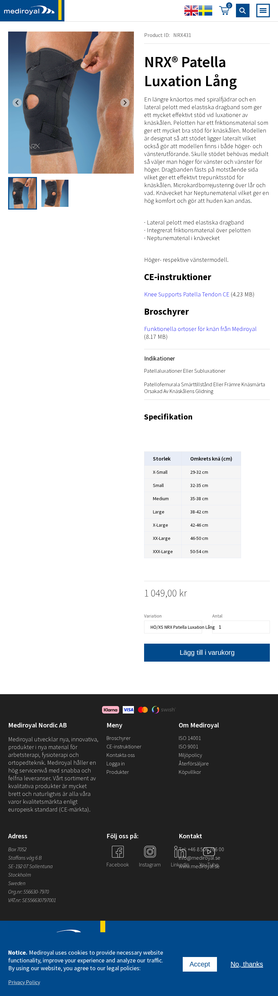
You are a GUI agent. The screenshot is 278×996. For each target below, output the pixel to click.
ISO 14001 (190, 738)
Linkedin (180, 864)
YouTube (209, 864)
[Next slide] (125, 102)
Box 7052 (17, 849)
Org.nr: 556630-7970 (28, 891)
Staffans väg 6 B (25, 857)
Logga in (115, 763)
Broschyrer (118, 738)
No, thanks (247, 964)
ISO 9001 (188, 746)
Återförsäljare (194, 763)
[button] (22, 193)
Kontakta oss (120, 754)
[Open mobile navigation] (263, 10)
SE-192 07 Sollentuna (30, 866)
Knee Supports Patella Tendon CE (187, 294)
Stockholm (19, 874)
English (191, 10)
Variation (153, 616)
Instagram (150, 864)
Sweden (16, 883)
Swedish (205, 10)
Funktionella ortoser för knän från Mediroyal (200, 329)
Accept (200, 964)
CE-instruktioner (123, 746)
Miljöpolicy (190, 754)
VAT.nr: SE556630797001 (32, 900)
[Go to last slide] (17, 102)
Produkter (117, 771)
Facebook (117, 864)
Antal (217, 616)
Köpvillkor (190, 771)
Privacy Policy (24, 982)
